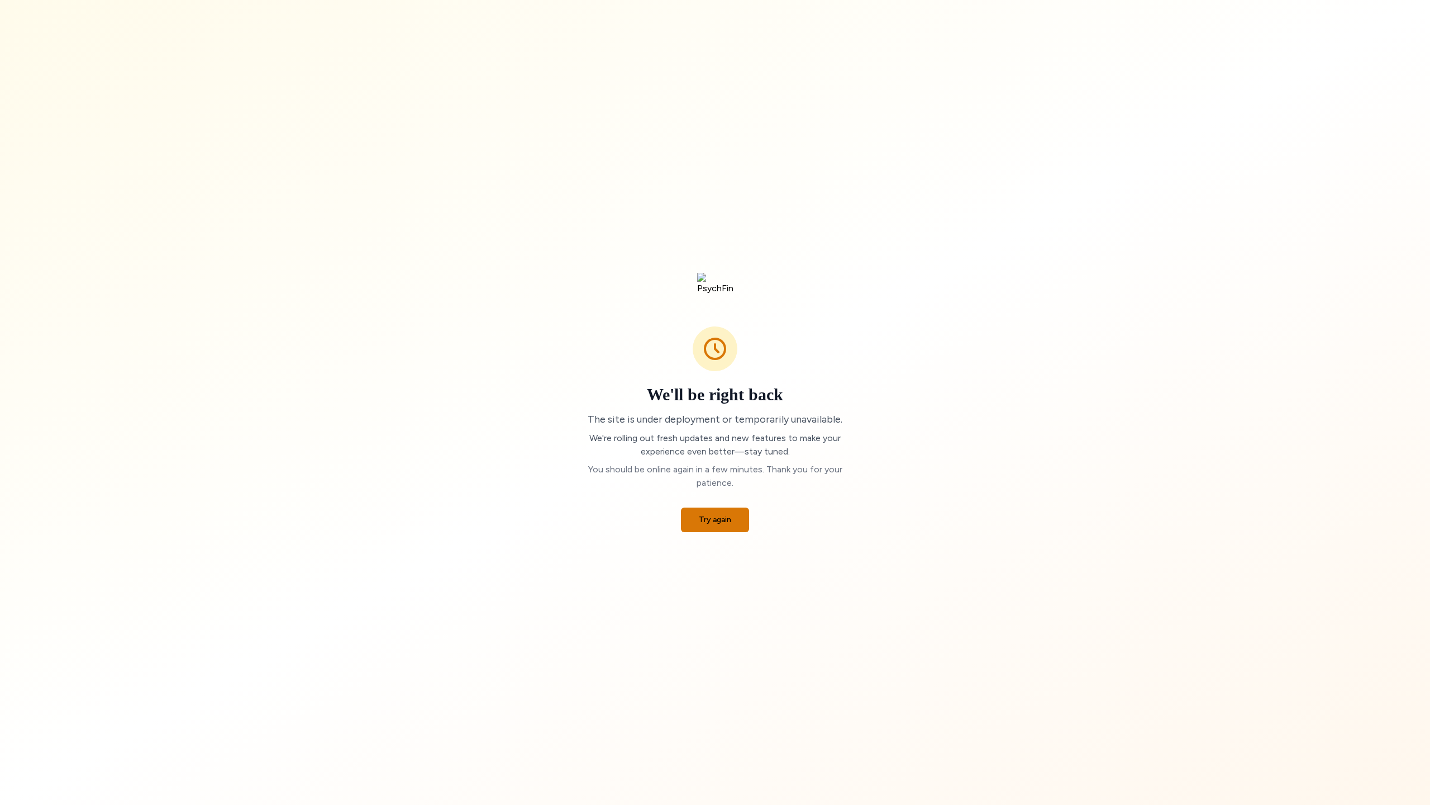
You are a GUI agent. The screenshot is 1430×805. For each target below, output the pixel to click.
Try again (715, 519)
